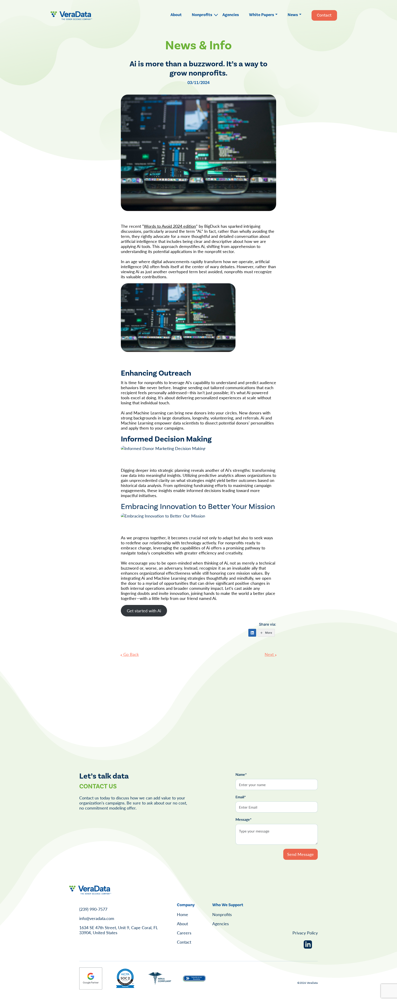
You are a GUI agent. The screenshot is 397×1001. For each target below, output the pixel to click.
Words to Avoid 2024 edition (170, 226)
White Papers (261, 14)
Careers (184, 933)
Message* (243, 819)
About (176, 14)
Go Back (130, 654)
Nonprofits (202, 14)
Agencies (230, 14)
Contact (324, 15)
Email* (240, 796)
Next (270, 654)
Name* (241, 774)
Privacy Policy (305, 933)
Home (182, 914)
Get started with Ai (144, 610)
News (293, 14)
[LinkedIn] (252, 633)
